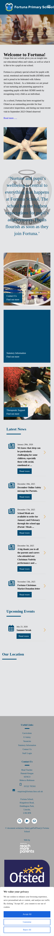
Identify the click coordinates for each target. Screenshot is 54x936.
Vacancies (27, 741)
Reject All (27, 930)
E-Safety (27, 737)
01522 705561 (30, 786)
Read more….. (10, 118)
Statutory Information (27, 745)
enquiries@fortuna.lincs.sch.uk (30, 791)
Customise (27, 922)
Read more (24, 471)
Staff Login (27, 753)
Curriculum (27, 733)
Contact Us (27, 749)
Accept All (27, 914)
